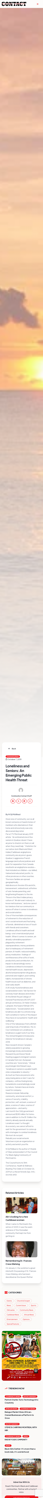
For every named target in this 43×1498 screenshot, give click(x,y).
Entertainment (12, 1319)
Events (9, 1301)
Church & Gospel (23, 1301)
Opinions (26, 1319)
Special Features (13, 1324)
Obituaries (11, 1310)
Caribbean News (13, 1315)
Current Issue (21, 1305)
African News (29, 1315)
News (9, 1305)
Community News (26, 1310)
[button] (13, 801)
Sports (33, 1305)
